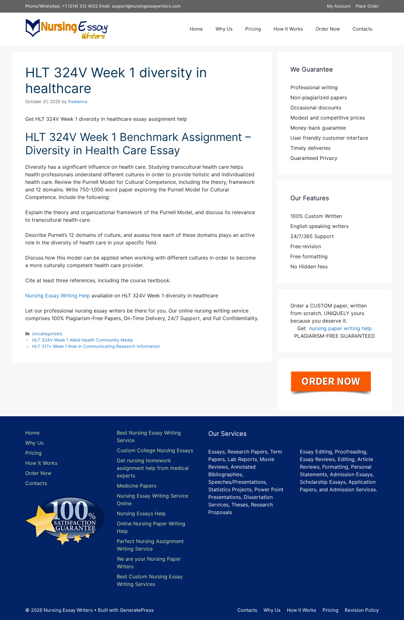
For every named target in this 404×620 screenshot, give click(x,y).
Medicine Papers (136, 486)
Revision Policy (362, 610)
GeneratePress (137, 610)
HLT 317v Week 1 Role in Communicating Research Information (96, 346)
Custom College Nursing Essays (155, 450)
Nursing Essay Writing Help (57, 295)
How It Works (288, 29)
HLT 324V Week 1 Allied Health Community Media (82, 339)
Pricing (253, 29)
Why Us (224, 29)
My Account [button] (339, 6)
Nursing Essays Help (141, 513)
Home (196, 29)
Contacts (362, 29)
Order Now (328, 29)
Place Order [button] (367, 6)
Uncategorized (47, 333)
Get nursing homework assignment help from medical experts (153, 468)
